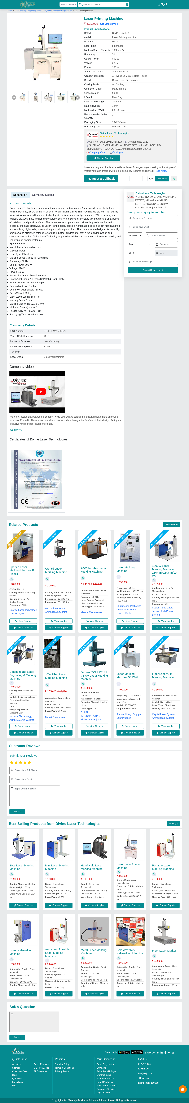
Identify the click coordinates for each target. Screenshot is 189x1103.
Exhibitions (17, 1082)
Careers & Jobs (41, 1068)
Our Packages (104, 1075)
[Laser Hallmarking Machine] (23, 931)
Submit (17, 811)
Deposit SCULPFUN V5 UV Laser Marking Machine (94, 676)
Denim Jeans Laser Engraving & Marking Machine (22, 675)
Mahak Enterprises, (55, 717)
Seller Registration (105, 1064)
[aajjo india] (27, 4)
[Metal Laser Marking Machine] (94, 931)
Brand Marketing (105, 1082)
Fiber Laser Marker (164, 950)
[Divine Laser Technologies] (92, 135)
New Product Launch (107, 1085)
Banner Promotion (105, 1078)
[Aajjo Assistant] (183, 1089)
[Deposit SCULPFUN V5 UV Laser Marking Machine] (94, 653)
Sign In (164, 4)
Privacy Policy (62, 1071)
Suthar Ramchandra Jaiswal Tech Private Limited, (163, 611)
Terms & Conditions (64, 1068)
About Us (16, 1064)
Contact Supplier (24, 627)
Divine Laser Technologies (114, 133)
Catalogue (117, 152)
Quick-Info (17, 1078)
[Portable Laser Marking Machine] (165, 846)
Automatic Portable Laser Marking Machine (57, 953)
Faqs (14, 1085)
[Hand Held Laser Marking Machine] (94, 846)
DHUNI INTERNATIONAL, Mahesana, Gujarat (91, 716)
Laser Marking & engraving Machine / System (32, 11)
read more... (16, 429)
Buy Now (162, 178)
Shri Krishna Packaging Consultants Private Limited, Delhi (129, 609)
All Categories (40, 1071)
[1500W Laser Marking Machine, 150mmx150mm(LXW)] (165, 547)
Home (9, 11)
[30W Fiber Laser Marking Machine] (58, 653)
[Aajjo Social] (158, 1052)
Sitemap (16, 1068)
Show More (172, 524)
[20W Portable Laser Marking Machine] (94, 547)
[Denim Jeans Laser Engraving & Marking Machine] (23, 653)
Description (20, 194)
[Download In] (124, 1052)
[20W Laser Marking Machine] (23, 846)
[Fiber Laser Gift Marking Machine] (165, 653)
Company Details (43, 194)
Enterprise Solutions (106, 1089)
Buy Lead (101, 1068)
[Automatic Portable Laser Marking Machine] (58, 931)
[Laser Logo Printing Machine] (130, 846)
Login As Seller (104, 1092)
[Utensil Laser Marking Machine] (58, 547)
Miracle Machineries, (91, 612)
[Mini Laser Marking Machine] (58, 846)
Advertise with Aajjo (106, 1071)
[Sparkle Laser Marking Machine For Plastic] (23, 547)
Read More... (161, 171)
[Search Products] (79, 4)
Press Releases (41, 1064)
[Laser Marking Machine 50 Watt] (130, 653)
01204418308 (144, 1064)
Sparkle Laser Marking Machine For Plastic (22, 570)
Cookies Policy (62, 1064)
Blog (14, 1075)
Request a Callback (101, 178)
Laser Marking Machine (62, 11)
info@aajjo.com (145, 1073)
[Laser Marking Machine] (130, 547)
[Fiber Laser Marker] (165, 931)
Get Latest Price (109, 24)
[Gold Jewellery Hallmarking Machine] (130, 931)
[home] (18, 1051)
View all (173, 823)
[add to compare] (174, 178)
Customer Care (19, 1071)
